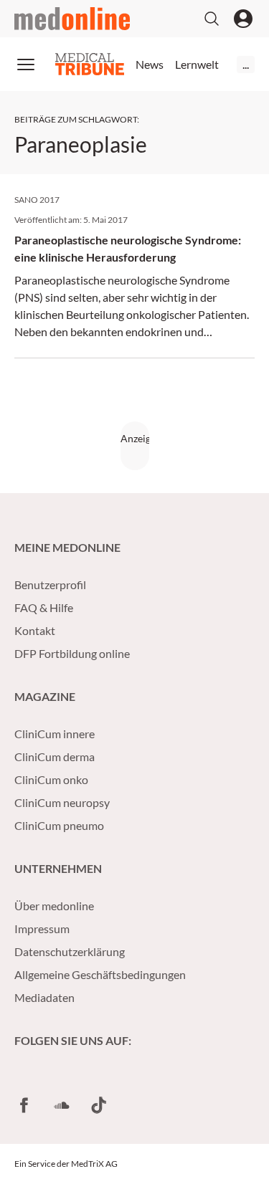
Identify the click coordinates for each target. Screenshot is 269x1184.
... (245, 64)
